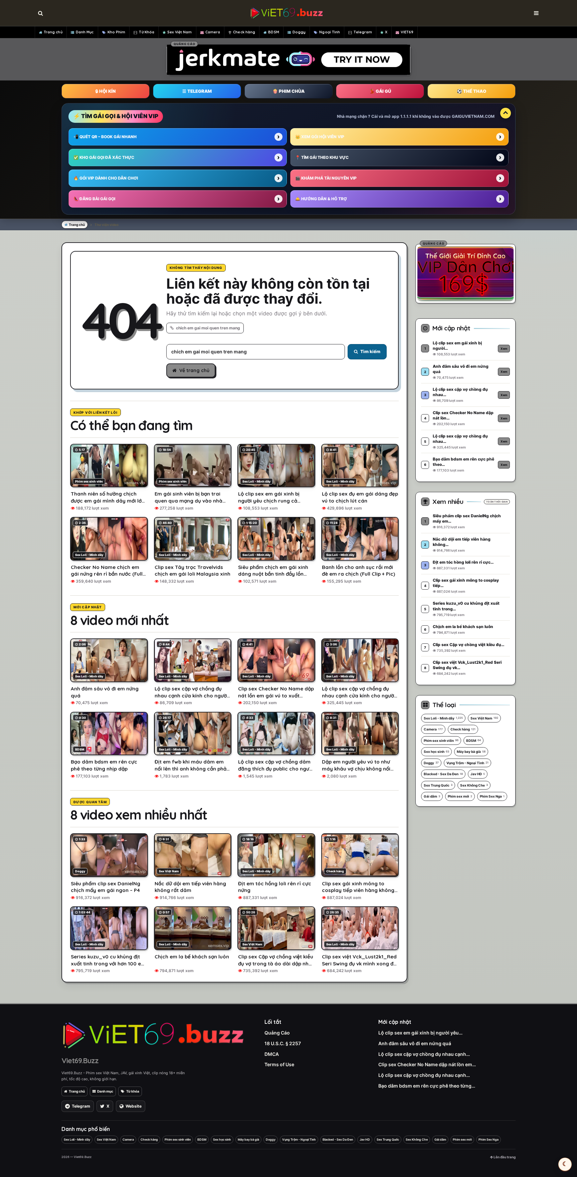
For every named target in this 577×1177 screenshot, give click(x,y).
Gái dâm (432, 796)
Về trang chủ (194, 370)
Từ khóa (132, 1091)
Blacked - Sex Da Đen (443, 774)
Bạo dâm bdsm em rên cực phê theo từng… (426, 1086)
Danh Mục (85, 32)
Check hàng (244, 32)
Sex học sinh (436, 752)
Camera (212, 32)
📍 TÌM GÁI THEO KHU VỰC (322, 157)
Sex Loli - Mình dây (443, 718)
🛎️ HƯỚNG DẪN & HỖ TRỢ (321, 198)
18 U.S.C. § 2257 (282, 1043)
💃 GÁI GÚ (380, 91)
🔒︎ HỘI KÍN (105, 91)
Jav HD (477, 774)
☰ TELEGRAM (197, 91)
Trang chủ (53, 32)
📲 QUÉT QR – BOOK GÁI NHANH (105, 136)
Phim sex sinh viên (441, 741)
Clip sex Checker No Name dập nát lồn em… (427, 1064)
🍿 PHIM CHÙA (288, 91)
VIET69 (407, 32)
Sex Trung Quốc (438, 785)
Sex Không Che (474, 785)
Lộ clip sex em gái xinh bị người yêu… (420, 1033)
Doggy (299, 32)
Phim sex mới (460, 796)
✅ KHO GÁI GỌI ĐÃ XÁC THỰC (103, 157)
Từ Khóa (146, 32)
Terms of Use (279, 1064)
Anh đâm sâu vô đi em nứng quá (414, 1043)
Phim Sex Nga (492, 796)
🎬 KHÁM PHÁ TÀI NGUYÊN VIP (326, 178)
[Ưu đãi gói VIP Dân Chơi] (465, 273)
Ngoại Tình (329, 32)
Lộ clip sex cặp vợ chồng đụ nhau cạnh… (424, 1054)
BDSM (273, 32)
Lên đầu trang (504, 1157)
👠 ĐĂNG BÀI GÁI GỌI (94, 198)
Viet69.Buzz (80, 1060)
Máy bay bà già (471, 752)
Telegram (363, 32)
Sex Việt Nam (179, 32)
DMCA (271, 1054)
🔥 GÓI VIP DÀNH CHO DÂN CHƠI (105, 178)
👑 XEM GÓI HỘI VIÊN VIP (319, 136)
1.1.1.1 (405, 116)
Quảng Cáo (277, 1033)
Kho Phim (117, 32)
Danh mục (105, 1091)
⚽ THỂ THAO (471, 91)
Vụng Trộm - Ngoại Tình (467, 763)
